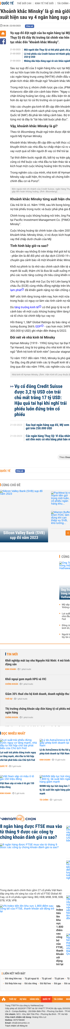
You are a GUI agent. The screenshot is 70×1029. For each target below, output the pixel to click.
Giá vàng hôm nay (13, 978)
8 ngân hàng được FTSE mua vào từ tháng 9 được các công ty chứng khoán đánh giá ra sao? (31, 832)
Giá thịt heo (45, 983)
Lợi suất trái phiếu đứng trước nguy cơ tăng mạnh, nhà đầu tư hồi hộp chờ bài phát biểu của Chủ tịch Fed (18, 756)
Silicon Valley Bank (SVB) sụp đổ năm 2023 (24, 535)
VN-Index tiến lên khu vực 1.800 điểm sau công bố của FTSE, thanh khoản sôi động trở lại (60, 935)
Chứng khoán (11, 684)
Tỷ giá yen (59, 978)
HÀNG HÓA (34, 999)
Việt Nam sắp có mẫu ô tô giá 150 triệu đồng (17, 785)
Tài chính (44, 800)
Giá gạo (57, 983)
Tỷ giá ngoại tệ (32, 978)
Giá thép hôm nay (13, 983)
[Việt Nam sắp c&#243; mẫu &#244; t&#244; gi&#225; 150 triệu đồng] (18, 778)
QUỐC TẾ (46, 999)
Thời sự (8, 699)
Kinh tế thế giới (44, 3)
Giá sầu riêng (30, 983)
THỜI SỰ (12, 999)
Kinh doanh (10, 669)
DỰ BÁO (23, 999)
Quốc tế (7, 3)
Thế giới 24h (24, 3)
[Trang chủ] (3, 34)
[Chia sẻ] (3, 41)
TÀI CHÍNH (58, 999)
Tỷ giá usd (46, 978)
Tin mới (12, 654)
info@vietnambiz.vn (21, 1023)
